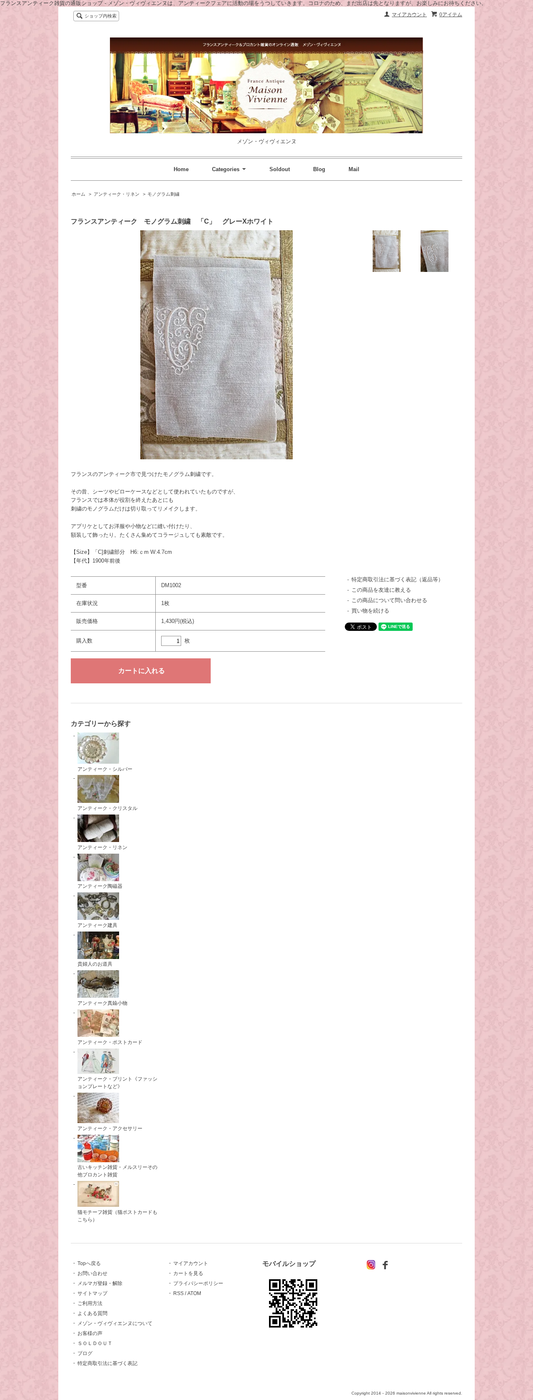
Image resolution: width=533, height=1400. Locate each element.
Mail (354, 169)
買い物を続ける (370, 611)
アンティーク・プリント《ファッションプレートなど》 (117, 1082)
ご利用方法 (89, 1303)
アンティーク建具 (97, 925)
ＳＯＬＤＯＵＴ (94, 1343)
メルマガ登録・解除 (99, 1283)
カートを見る (188, 1273)
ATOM (194, 1293)
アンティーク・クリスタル (107, 808)
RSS (178, 1293)
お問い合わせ (92, 1273)
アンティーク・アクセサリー (109, 1128)
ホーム (78, 194)
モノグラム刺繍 (163, 194)
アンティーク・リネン (116, 194)
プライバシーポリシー (198, 1283)
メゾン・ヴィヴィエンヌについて (114, 1323)
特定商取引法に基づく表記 (107, 1363)
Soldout (279, 169)
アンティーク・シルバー (104, 769)
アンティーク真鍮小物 (102, 1003)
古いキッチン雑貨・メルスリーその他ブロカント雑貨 (117, 1171)
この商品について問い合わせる (389, 600)
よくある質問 (92, 1313)
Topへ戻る (89, 1263)
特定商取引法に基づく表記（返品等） (397, 579)
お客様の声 (89, 1333)
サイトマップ (92, 1293)
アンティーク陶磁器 (99, 886)
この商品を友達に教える (381, 590)
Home (181, 169)
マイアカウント (409, 14)
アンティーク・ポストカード (109, 1042)
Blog (319, 169)
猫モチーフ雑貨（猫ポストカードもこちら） (117, 1216)
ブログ (84, 1353)
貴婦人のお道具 (94, 964)
